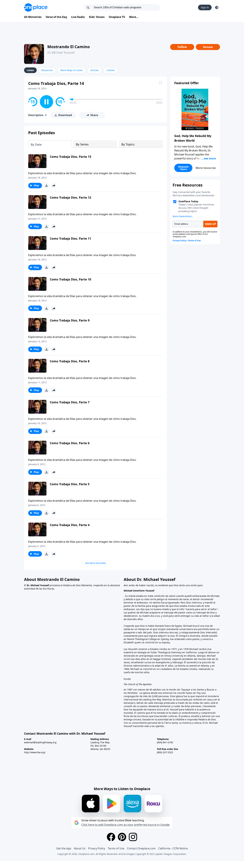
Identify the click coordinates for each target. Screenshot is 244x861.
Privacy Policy (96, 848)
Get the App (63, 848)
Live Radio (78, 17)
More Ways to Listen (71, 70)
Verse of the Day (56, 17)
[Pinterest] (122, 837)
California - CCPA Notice (173, 848)
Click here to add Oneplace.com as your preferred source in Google (125, 824)
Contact (110, 70)
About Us (79, 848)
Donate (208, 47)
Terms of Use (116, 848)
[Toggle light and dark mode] (217, 7)
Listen (30, 70)
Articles (94, 70)
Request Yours (183, 168)
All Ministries (32, 17)
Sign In (205, 7)
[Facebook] (111, 837)
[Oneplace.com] (35, 7)
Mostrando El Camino (68, 46)
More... (133, 17)
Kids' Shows (97, 17)
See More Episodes (95, 563)
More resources (206, 168)
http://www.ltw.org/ (34, 752)
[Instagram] (133, 837)
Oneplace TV (117, 17)
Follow (182, 47)
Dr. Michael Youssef (60, 52)
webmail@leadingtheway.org (40, 742)
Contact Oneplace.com (141, 848)
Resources (47, 70)
